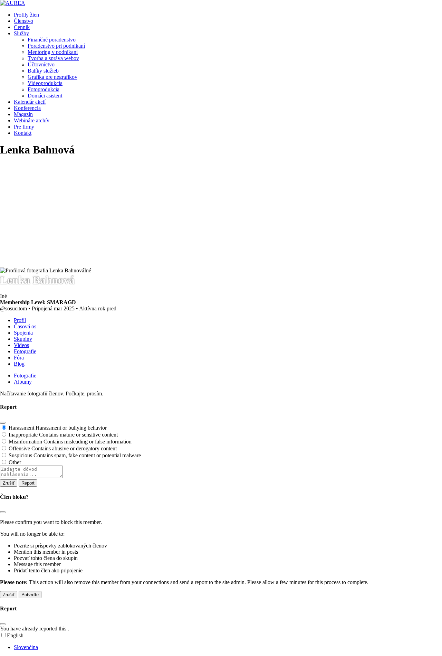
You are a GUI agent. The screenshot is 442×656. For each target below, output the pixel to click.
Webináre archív (31, 120)
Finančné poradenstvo (52, 40)
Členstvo (23, 21)
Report (28, 483)
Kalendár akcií (30, 102)
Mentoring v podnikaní (53, 52)
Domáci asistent (45, 96)
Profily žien (26, 15)
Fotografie (25, 375)
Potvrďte (30, 594)
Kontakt (22, 133)
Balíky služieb (43, 71)
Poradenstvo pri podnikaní (56, 46)
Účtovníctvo (41, 64)
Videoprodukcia (45, 83)
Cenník (22, 27)
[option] (228, 647)
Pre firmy (24, 127)
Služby (21, 33)
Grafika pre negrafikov (52, 77)
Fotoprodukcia (43, 89)
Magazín (23, 114)
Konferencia (27, 108)
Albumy (23, 382)
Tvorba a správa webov (53, 58)
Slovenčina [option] (26, 647)
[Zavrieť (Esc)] (3, 423)
